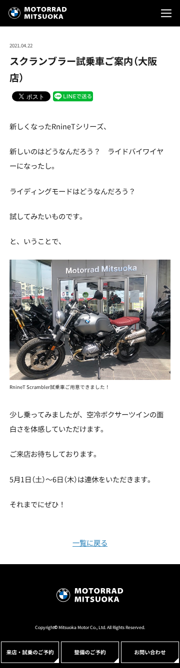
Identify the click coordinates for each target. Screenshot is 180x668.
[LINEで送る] (73, 95)
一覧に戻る (90, 542)
